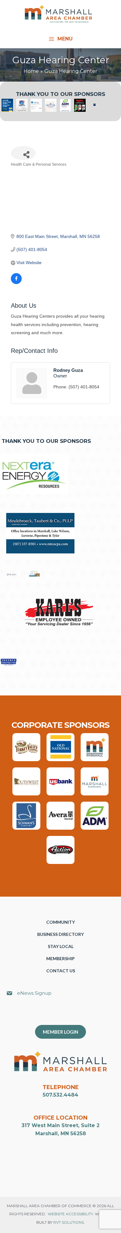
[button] (63, 1013)
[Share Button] (23, 153)
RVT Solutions (68, 1222)
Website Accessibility (70, 1214)
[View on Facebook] (16, 282)
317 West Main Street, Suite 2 (60, 1125)
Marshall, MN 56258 (60, 1133)
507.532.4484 (60, 1095)
